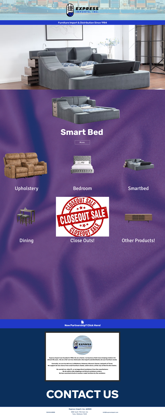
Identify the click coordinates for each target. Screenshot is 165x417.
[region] (82, 122)
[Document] (82, 322)
